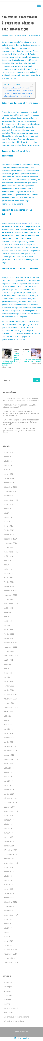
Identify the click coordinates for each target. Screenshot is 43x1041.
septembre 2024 (11, 552)
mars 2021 (8, 733)
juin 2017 (8, 928)
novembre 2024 (10, 543)
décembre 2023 (10, 591)
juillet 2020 (9, 768)
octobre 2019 (10, 807)
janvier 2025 (9, 535)
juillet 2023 (9, 612)
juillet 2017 (9, 924)
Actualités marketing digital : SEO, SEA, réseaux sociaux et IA (20, 406)
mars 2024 (8, 578)
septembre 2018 (11, 863)
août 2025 (8, 504)
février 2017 (9, 945)
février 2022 (9, 686)
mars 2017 (8, 941)
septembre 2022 (11, 656)
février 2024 (9, 582)
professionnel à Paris (28, 223)
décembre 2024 (10, 539)
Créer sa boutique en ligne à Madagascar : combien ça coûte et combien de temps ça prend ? (21, 422)
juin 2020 (8, 772)
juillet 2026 (9, 457)
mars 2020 (8, 785)
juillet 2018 (9, 872)
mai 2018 (8, 880)
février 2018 (9, 893)
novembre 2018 (10, 854)
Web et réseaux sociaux (14, 1021)
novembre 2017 (10, 906)
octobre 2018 (10, 859)
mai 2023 (8, 621)
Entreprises (8, 995)
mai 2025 (8, 517)
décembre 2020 (10, 746)
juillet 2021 (9, 716)
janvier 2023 (9, 638)
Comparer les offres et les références (19, 91)
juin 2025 (8, 513)
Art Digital (8, 987)
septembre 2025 (11, 500)
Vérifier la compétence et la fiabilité (18, 93)
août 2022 (8, 660)
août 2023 (8, 608)
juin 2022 (8, 669)
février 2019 (9, 841)
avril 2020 (8, 781)
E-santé (7, 991)
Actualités (8, 982)
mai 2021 (8, 725)
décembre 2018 (10, 850)
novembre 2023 (10, 595)
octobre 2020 (10, 755)
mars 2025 (8, 526)
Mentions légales (21, 1038)
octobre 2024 (10, 547)
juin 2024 (8, 565)
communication (25, 299)
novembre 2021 (10, 699)
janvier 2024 (9, 586)
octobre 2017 (10, 911)
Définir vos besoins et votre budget (18, 88)
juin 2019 (8, 824)
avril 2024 (8, 573)
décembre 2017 (10, 902)
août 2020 (8, 764)
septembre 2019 (11, 811)
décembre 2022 (10, 643)
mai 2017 (8, 932)
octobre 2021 (10, 703)
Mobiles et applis (11, 1008)
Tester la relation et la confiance (17, 96)
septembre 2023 (11, 604)
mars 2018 (8, 889)
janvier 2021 (9, 742)
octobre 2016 (10, 958)
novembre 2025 (10, 491)
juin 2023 (8, 617)
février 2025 (9, 530)
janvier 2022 (9, 690)
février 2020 (9, 790)
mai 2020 (8, 777)
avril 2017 (8, 937)
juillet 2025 (9, 509)
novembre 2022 (10, 647)
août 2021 (8, 712)
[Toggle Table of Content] (30, 85)
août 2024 (8, 556)
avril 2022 (8, 677)
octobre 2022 (10, 651)
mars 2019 (8, 837)
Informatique (35, 35)
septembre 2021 (11, 707)
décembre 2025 (10, 487)
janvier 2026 (9, 483)
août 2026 (8, 452)
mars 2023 (8, 630)
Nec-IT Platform (21, 1032)
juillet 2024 (9, 560)
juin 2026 (8, 461)
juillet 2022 (9, 664)
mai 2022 (8, 673)
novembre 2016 (10, 954)
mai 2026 (8, 465)
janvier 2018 (9, 898)
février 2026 (9, 478)
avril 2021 (8, 729)
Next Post (32, 355)
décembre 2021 (10, 694)
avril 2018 (8, 885)
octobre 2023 (10, 599)
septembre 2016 (11, 963)
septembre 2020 (11, 759)
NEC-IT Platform (19, 6)
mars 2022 (8, 682)
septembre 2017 (11, 915)
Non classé (8, 1013)
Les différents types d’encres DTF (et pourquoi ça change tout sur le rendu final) (19, 430)
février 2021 (9, 738)
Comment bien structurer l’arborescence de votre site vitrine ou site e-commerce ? (21, 399)
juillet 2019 (9, 820)
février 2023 (9, 634)
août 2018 (8, 867)
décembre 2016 (10, 950)
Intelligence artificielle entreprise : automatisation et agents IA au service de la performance (21, 413)
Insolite (7, 1004)
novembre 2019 (10, 803)
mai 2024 (8, 569)
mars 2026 (8, 474)
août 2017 (8, 919)
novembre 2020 (10, 751)
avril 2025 (8, 522)
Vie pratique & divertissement (16, 1017)
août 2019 (8, 816)
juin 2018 (8, 876)
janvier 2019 (9, 846)
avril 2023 (8, 625)
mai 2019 (8, 829)
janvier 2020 (9, 794)
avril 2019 (8, 833)
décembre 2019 (10, 798)
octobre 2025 (10, 496)
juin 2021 (8, 720)
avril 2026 (8, 470)
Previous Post (10, 357)
